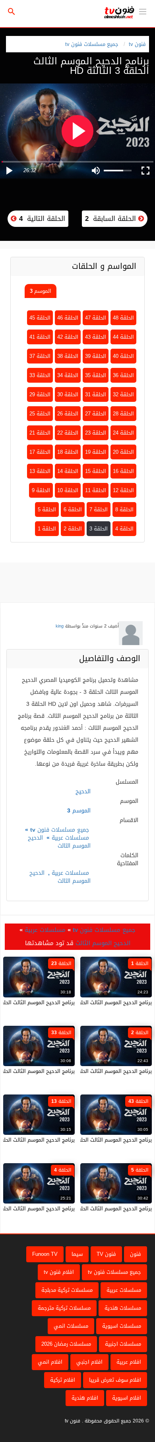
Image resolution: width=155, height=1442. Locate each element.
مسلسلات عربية (70, 837)
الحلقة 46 (67, 318)
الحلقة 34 (67, 375)
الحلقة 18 (67, 452)
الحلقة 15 (95, 471)
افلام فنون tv (59, 1272)
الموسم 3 (40, 291)
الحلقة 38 (67, 356)
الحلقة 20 (123, 452)
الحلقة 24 (123, 433)
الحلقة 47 (95, 318)
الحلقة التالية (41, 218)
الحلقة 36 (123, 375)
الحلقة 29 (39, 394)
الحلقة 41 (39, 337)
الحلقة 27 (95, 414)
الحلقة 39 (95, 356)
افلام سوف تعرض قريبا (115, 1380)
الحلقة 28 (123, 414)
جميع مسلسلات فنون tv (91, 44)
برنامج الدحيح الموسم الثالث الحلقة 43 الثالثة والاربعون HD (86, 1140)
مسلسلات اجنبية (123, 1344)
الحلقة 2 (73, 529)
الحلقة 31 (95, 394)
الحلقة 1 (47, 529)
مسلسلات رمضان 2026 (66, 1344)
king (60, 626)
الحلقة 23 (95, 433)
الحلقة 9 (41, 490)
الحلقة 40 (123, 356)
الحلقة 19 (95, 452)
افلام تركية (62, 1380)
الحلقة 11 (95, 490)
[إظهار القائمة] (143, 10)
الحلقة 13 (39, 471)
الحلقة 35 (95, 375)
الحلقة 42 (67, 337)
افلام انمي (50, 1362)
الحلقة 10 (67, 490)
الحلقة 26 (67, 414)
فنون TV (106, 1254)
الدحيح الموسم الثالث (59, 841)
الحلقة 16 (123, 471)
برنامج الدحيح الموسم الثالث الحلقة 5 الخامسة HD (97, 1209)
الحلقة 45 (39, 318)
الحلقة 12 (123, 490)
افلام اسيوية (126, 1398)
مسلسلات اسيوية (121, 1326)
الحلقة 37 (39, 356)
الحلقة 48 (123, 318)
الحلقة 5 (47, 509)
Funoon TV (45, 1254)
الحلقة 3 (98, 529)
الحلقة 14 (67, 471)
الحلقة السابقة (111, 218)
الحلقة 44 (123, 337)
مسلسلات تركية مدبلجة (67, 1290)
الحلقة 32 (123, 394)
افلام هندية (85, 1398)
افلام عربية (128, 1362)
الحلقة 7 (98, 509)
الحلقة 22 (67, 433)
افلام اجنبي (89, 1362)
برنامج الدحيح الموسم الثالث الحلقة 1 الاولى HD (98, 1002)
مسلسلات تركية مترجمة (64, 1308)
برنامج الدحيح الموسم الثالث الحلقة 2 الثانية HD (99, 1071)
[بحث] (11, 12)
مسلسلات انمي (71, 1326)
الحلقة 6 (73, 509)
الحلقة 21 (39, 433)
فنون (135, 1254)
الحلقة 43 (95, 337)
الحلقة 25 (39, 414)
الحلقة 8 (124, 509)
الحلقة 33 (39, 375)
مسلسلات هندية (123, 1308)
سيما (77, 1254)
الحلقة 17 (39, 452)
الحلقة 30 (67, 394)
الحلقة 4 (124, 529)
